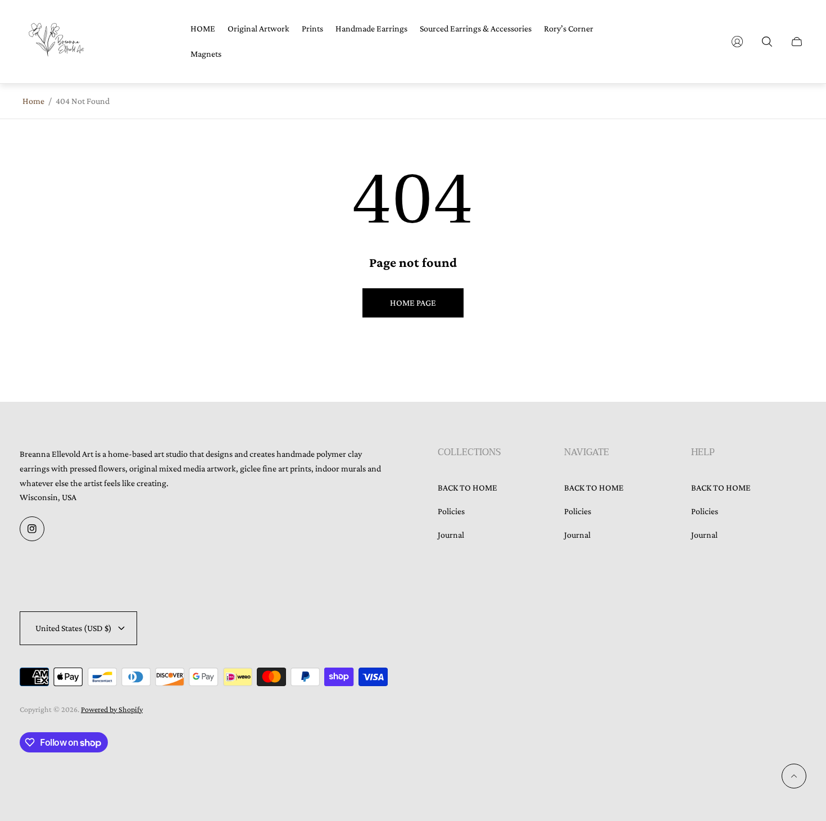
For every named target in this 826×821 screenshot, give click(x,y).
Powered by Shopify (112, 709)
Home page (413, 302)
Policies (451, 511)
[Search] (767, 41)
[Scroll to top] (794, 776)
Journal (451, 534)
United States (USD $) (73, 628)
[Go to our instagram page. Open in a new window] (32, 528)
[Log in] (737, 41)
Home (33, 101)
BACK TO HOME (467, 487)
